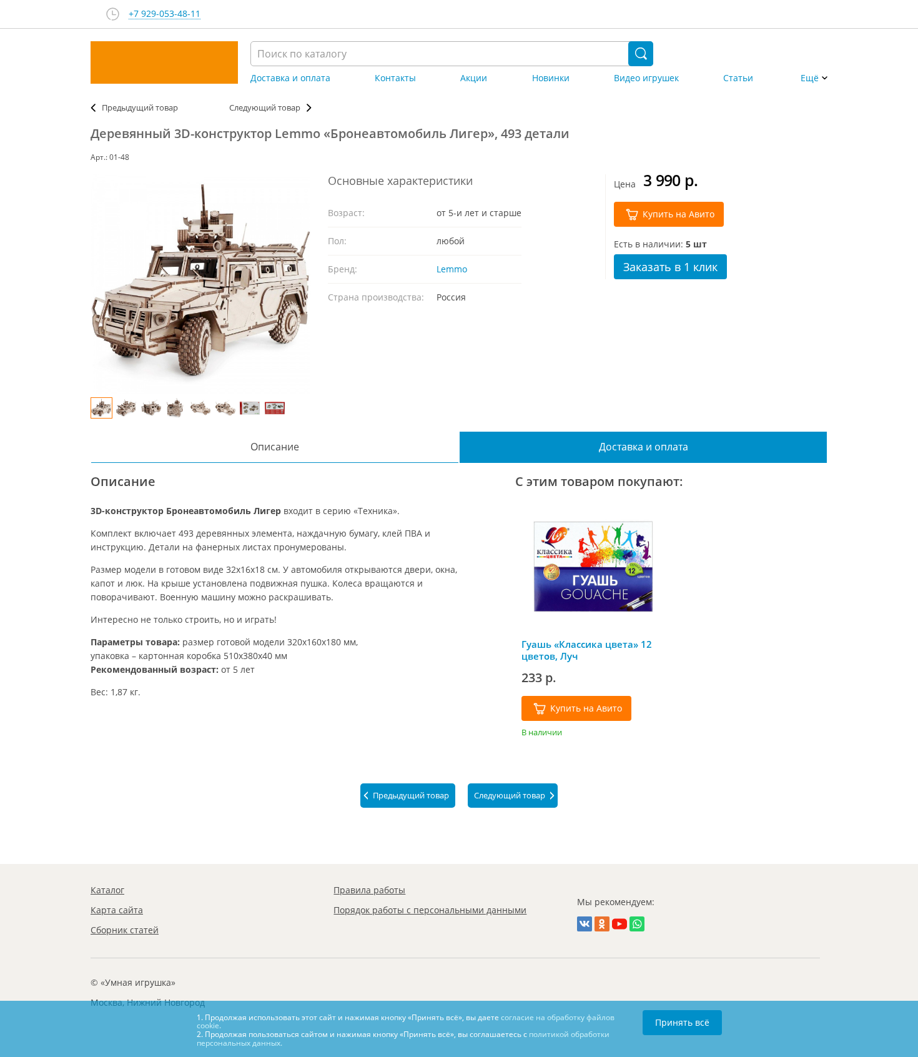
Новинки (551, 78)
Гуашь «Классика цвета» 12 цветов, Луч (586, 650)
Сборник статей (125, 930)
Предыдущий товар (140, 107)
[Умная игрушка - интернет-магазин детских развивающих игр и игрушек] (164, 62)
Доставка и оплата (290, 78)
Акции (473, 78)
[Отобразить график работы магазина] (112, 14)
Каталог (107, 890)
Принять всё (682, 1022)
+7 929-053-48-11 (164, 14)
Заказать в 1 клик (670, 266)
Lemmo (452, 269)
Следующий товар (264, 107)
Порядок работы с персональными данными (429, 910)
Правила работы (369, 890)
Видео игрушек (646, 78)
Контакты (395, 78)
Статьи (738, 78)
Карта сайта (117, 910)
